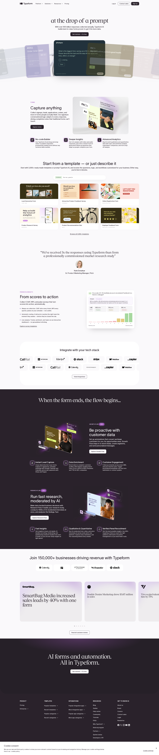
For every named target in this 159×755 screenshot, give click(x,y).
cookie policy (15, 751)
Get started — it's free (79, 34)
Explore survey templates (28, 326)
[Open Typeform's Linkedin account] (129, 725)
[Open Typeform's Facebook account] (118, 725)
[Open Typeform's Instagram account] (124, 725)
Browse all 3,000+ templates (79, 234)
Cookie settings (148, 750)
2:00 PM (86, 59)
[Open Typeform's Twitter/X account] (121, 725)
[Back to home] (26, 4)
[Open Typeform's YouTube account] (126, 725)
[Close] (156, 748)
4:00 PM (86, 63)
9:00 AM (86, 55)
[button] (39, 3)
